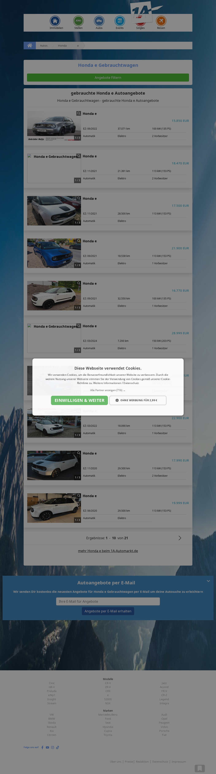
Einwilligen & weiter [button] (79, 400)
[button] (108, 390)
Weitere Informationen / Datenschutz (116, 383)
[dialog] (108, 387)
